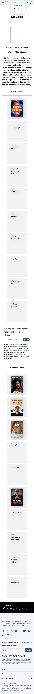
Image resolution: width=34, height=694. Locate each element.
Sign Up (26, 339)
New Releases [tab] (17, 92)
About (4, 669)
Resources (5, 674)
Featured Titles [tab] (17, 368)
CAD (18, 11)
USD (18, 8)
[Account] (27, 2)
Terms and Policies (8, 678)
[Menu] (3, 2)
